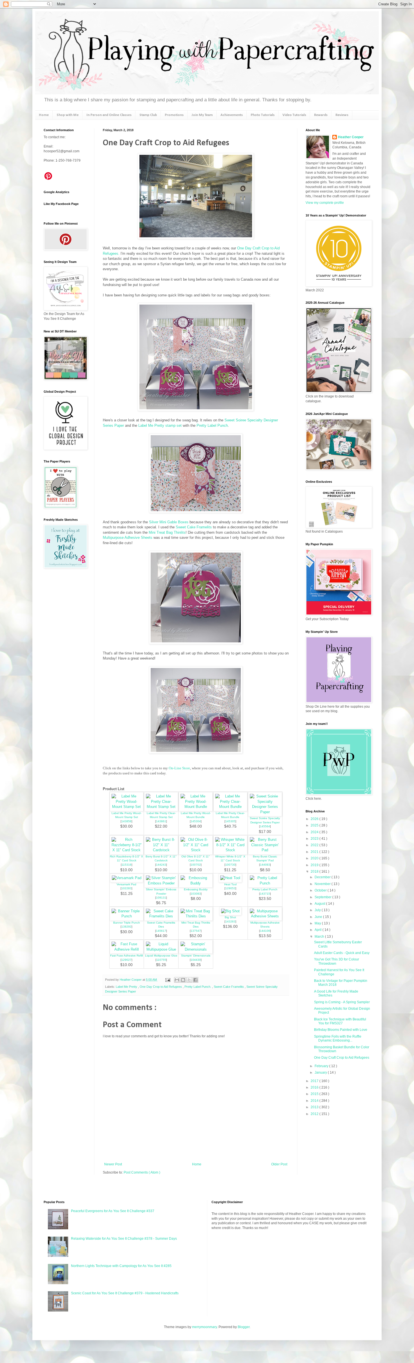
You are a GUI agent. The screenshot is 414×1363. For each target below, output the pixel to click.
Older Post (279, 1164)
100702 (196, 864)
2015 (315, 1094)
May (318, 923)
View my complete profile (325, 203)
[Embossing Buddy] (196, 883)
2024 (315, 832)
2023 (315, 839)
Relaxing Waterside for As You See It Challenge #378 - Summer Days (124, 1239)
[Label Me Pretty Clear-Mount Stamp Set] (161, 807)
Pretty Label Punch (212, 425)
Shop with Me (68, 115)
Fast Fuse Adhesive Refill (126, 955)
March (320, 937)
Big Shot (230, 917)
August (320, 904)
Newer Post (113, 1164)
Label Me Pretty (127, 986)
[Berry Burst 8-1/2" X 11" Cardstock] (161, 850)
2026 (315, 819)
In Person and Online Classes (109, 115)
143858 (126, 821)
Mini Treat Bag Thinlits (167, 532)
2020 (315, 858)
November (323, 884)
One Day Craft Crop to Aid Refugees (341, 1058)
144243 (161, 864)
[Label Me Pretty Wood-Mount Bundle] (196, 807)
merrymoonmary (204, 1327)
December (323, 877)
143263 (230, 921)
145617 (161, 930)
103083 (196, 893)
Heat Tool (230, 884)
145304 (196, 821)
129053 (230, 888)
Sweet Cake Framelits (194, 527)
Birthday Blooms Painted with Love (340, 1030)
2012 (315, 1114)
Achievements (232, 115)
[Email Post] (167, 979)
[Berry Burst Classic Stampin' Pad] (265, 850)
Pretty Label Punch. (198, 986)
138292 (126, 926)
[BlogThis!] (183, 980)
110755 (161, 959)
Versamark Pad (126, 884)
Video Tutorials (294, 115)
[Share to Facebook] (195, 980)
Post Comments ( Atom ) (142, 1172)
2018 (315, 871)
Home (44, 115)
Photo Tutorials (263, 115)
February (322, 1066)
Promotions (174, 115)
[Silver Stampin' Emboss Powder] (161, 883)
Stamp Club (148, 115)
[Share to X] (189, 980)
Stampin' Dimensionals (195, 955)
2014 (315, 1101)
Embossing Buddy (196, 889)
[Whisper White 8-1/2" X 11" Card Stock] (230, 850)
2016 (315, 1087)
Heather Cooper (131, 979)
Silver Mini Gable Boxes (168, 522)
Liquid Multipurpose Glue (161, 955)
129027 (126, 959)
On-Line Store (179, 768)
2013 (315, 1107)
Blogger (244, 1327)
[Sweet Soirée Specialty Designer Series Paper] (265, 812)
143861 (161, 821)
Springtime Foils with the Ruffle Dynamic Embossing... (337, 1038)
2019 (315, 865)
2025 (315, 825)
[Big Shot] (230, 911)
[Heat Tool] (230, 878)
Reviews (341, 115)
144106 (265, 930)
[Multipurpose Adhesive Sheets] (265, 916)
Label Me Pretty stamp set (160, 425)
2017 (315, 1081)
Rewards (321, 115)
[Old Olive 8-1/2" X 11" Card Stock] (196, 850)
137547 (196, 930)
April (318, 930)
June (319, 917)
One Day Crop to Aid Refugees (161, 986)
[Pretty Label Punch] (265, 883)
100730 (230, 864)
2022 (315, 845)
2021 (315, 852)
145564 (265, 826)
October (321, 890)
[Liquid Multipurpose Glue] (161, 949)
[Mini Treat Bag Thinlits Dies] (196, 916)
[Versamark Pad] (126, 878)
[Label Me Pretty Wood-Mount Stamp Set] (127, 807)
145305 (230, 821)
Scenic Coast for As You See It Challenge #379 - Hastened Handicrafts (125, 1293)
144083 (265, 864)
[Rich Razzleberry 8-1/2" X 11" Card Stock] (127, 850)
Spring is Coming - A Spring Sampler (342, 1002)
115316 (127, 864)
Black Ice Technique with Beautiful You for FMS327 (340, 1021)
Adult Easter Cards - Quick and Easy (342, 953)
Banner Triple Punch (126, 922)
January (321, 1072)
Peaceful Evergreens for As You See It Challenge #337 (112, 1211)
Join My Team (202, 115)
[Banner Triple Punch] (127, 916)
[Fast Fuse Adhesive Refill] (127, 949)
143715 (265, 893)
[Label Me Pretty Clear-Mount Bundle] (230, 807)
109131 (161, 897)
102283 (126, 888)
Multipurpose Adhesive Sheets (127, 537)
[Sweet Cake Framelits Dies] (161, 916)
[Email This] (177, 980)
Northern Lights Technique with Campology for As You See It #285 (121, 1266)
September (323, 897)
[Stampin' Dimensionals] (196, 949)
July (318, 910)
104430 (196, 959)
